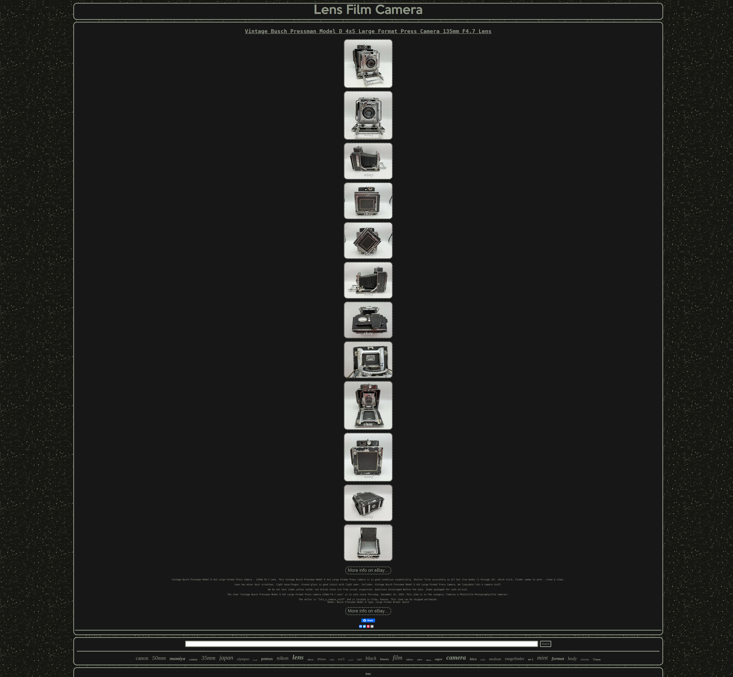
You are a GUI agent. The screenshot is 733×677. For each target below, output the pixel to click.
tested (350, 659)
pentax (267, 658)
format (558, 658)
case (332, 659)
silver (311, 659)
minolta (585, 659)
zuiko (482, 659)
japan (226, 657)
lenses (384, 659)
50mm (159, 658)
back (255, 660)
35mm (208, 658)
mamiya (177, 658)
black (371, 658)
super (438, 659)
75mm (597, 659)
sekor (419, 659)
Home (368, 673)
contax (193, 659)
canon (142, 658)
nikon (283, 658)
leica (473, 659)
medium (495, 659)
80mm (321, 659)
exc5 (341, 659)
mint (542, 657)
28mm (428, 660)
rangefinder (514, 658)
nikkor (409, 659)
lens (298, 657)
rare (359, 659)
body (572, 658)
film (397, 657)
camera (456, 657)
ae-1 (530, 659)
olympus (243, 659)
